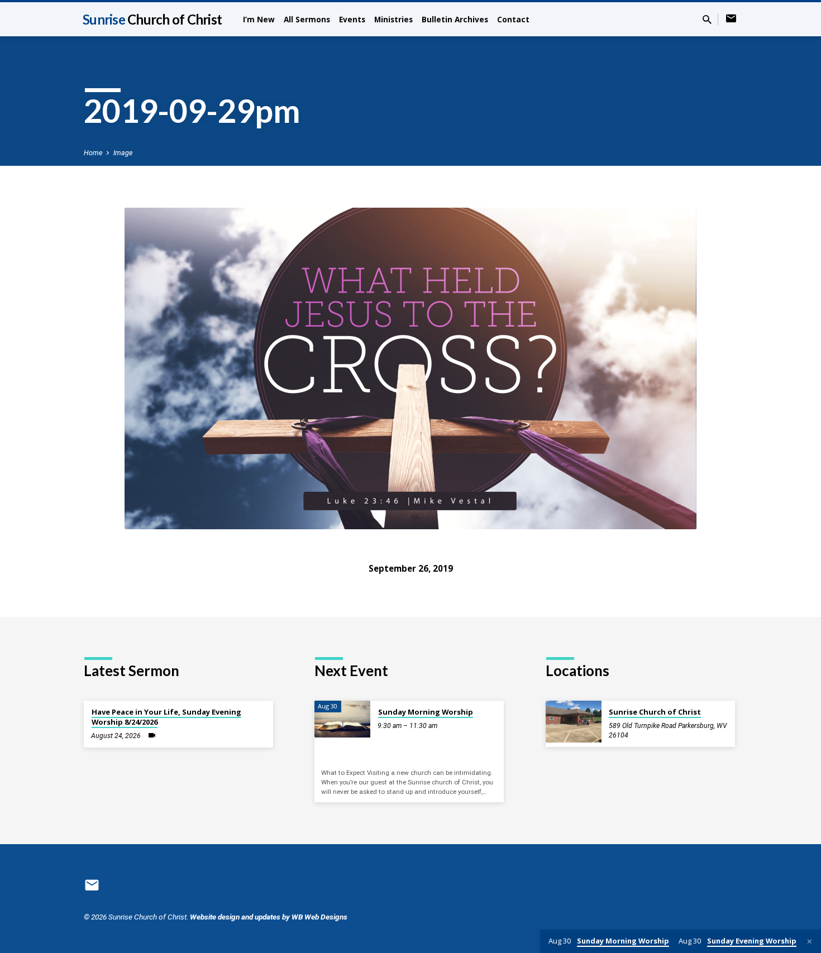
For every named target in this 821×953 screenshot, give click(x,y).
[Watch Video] (151, 735)
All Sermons (307, 19)
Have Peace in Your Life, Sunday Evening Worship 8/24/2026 (166, 717)
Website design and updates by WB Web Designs (268, 916)
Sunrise (152, 19)
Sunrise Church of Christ (655, 712)
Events (352, 19)
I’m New (259, 19)
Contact (513, 19)
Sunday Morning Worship (425, 712)
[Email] (731, 19)
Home (93, 153)
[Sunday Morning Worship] (342, 719)
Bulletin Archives (455, 19)
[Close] (809, 941)
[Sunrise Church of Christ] (574, 722)
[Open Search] (707, 20)
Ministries (393, 19)
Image (122, 153)
